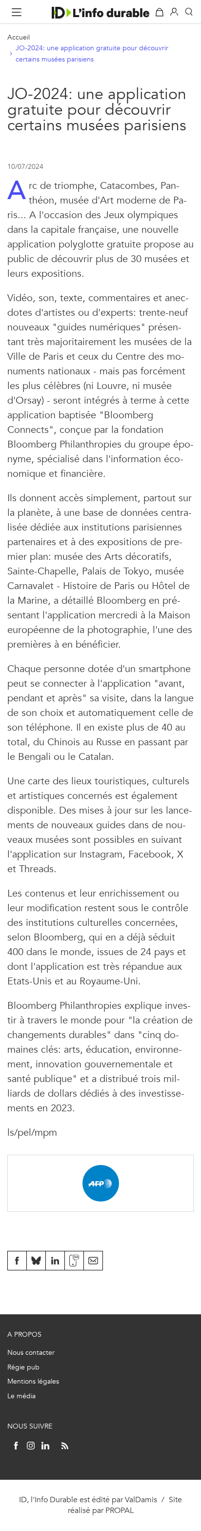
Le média (21, 1396)
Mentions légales (33, 1381)
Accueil (18, 37)
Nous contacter (31, 1352)
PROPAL (119, 1510)
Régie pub (23, 1367)
